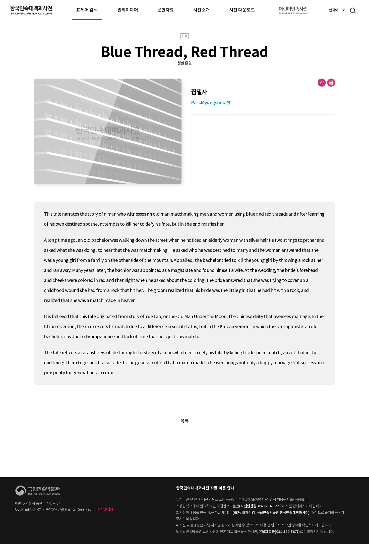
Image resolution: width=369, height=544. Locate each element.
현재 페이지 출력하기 (331, 83)
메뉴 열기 (352, 10)
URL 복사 (322, 83)
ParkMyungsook (208, 102)
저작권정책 (105, 509)
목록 (184, 421)
